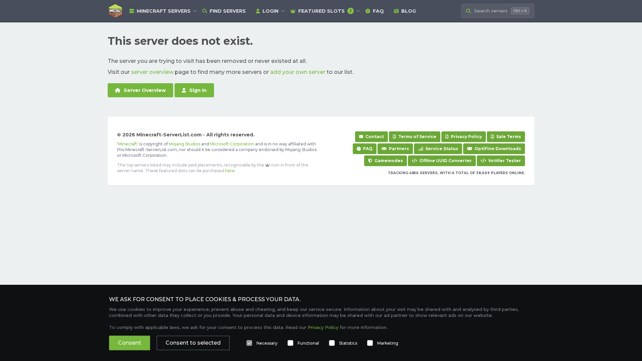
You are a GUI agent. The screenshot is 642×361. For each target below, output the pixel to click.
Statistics (348, 343)
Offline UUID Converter (445, 160)
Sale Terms (508, 136)
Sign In (198, 90)
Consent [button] (129, 343)
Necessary (267, 343)
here (230, 170)
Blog (408, 11)
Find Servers (228, 11)
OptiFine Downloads (497, 148)
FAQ (378, 11)
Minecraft (127, 143)
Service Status (441, 148)
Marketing (387, 343)
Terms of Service (416, 136)
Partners (398, 148)
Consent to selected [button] (193, 343)
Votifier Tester (504, 160)
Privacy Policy (466, 136)
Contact (374, 136)
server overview (152, 72)
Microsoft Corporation (232, 143)
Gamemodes (388, 160)
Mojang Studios (184, 143)
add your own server (297, 72)
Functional (308, 343)
